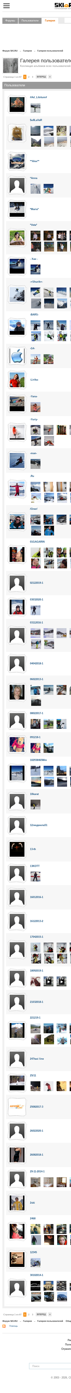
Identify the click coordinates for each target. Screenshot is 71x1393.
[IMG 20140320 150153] (36, 530)
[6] (36, 958)
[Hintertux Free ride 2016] (61, 325)
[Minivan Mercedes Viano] (36, 1296)
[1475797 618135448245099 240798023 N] (62, 1239)
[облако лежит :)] (36, 336)
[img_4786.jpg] (49, 781)
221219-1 (35, 1017)
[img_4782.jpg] (62, 781)
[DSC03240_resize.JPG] (48, 552)
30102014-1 (36, 1275)
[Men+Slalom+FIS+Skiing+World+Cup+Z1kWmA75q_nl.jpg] (35, 1262)
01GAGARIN (37, 541)
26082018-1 (36, 1154)
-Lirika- (34, 379)
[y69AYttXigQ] (35, 747)
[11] (35, 947)
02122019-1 (36, 582)
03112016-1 (36, 622)
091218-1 (35, 737)
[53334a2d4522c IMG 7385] (49, 530)
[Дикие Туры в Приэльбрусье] (61, 981)
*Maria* (34, 209)
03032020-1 (36, 599)
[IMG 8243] (35, 292)
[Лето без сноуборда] (48, 358)
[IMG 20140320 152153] (48, 519)
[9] (61, 947)
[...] (35, 804)
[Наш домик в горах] (36, 700)
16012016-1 (36, 897)
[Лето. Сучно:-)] (35, 358)
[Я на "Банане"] (62, 336)
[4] (62, 958)
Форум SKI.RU (10, 1321)
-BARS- (34, 314)
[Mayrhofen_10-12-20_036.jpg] (35, 486)
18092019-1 (36, 970)
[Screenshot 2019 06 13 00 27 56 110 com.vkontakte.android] (48, 747)
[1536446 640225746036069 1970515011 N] (36, 1239)
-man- (33, 453)
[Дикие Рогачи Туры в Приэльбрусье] (35, 981)
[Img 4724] (35, 770)
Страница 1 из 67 (12, 77)
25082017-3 (36, 1106)
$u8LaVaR (36, 120)
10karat (34, 794)
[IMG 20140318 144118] (35, 519)
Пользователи (29, 20)
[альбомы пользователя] (17, 104)
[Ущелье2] (36, 141)
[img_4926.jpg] (61, 770)
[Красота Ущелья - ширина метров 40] (61, 130)
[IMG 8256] (61, 292)
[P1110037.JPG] (61, 689)
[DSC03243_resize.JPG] (35, 552)
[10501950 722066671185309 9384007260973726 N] (35, 1228)
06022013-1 (36, 679)
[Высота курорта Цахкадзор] (48, 633)
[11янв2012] (35, 463)
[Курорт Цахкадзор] (35, 633)
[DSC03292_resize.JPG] (36, 563)
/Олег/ (33, 508)
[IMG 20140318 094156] (61, 519)
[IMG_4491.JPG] (62, 246)
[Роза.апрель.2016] (48, 1085)
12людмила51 (38, 825)
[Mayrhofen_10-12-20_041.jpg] (49, 497)
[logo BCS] (35, 1285)
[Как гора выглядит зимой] (48, 130)
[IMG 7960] (48, 292)
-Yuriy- (34, 419)
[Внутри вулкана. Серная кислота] (49, 141)
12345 (33, 1252)
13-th (33, 849)
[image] (35, 429)
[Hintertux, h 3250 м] (48, 325)
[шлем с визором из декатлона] (35, 609)
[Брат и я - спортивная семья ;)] (35, 689)
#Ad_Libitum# (38, 97)
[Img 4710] (48, 770)
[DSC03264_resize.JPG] (49, 563)
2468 (33, 1218)
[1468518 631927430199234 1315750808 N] (49, 1239)
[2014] (49, 336)
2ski (32, 1202)
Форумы (10, 20)
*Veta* (33, 224)
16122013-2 (36, 921)
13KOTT (35, 866)
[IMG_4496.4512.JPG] (35, 235)
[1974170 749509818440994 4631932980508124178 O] (61, 1228)
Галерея (50, 20)
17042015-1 (36, 936)
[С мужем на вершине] (48, 689)
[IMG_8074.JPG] (36, 303)
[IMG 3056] (48, 723)
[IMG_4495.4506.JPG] (61, 235)
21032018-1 (36, 1001)
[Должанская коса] (35, 406)
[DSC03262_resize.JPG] (62, 563)
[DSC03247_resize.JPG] (61, 552)
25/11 (33, 1075)
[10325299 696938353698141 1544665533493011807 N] (48, 1228)
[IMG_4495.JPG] (48, 235)
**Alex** (34, 161)
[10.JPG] (62, 303)
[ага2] (35, 269)
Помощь (13, 1326)
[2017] (61, 723)
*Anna (33, 178)
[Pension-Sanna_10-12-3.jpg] (61, 486)
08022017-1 (36, 713)
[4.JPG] (49, 303)
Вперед (41, 77)
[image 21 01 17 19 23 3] (48, 188)
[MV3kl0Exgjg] (35, 876)
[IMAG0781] (35, 723)
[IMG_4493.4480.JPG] (36, 246)
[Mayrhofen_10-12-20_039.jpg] (62, 497)
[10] (48, 947)
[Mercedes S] (62, 1296)
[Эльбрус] (62, 1039)
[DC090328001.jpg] (35, 130)
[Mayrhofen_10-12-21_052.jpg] (36, 497)
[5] (49, 958)
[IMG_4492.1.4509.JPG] (49, 246)
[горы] (35, 1028)
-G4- (32, 348)
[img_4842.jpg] (36, 781)
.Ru (32, 476)
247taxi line (37, 1058)
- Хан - (34, 258)
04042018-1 (36, 663)
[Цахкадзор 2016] (49, 644)
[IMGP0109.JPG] (62, 141)
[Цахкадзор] (61, 633)
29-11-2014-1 (37, 1171)
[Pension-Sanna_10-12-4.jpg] (48, 486)
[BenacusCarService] (48, 1285)
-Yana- (33, 396)
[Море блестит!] (35, 325)
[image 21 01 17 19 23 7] (35, 188)
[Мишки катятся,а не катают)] (61, 1085)
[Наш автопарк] (61, 1285)
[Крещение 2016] (35, 1085)
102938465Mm (38, 760)
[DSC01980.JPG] (35, 107)
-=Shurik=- (36, 281)
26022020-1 (36, 1130)
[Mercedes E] (49, 1296)
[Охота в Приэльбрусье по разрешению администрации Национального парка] (48, 981)
